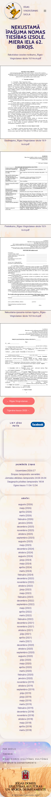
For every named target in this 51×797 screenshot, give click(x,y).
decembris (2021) (25, 623)
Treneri (8, 754)
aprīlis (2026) (25, 512)
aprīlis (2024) (25, 567)
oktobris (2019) (25, 685)
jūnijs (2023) (25, 589)
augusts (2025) (25, 541)
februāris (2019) (25, 708)
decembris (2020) (25, 645)
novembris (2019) (25, 682)
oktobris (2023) (25, 586)
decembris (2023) (25, 578)
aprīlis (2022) (25, 611)
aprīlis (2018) (25, 726)
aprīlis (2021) (25, 637)
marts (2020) (25, 671)
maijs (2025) (25, 545)
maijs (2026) (25, 508)
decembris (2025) (25, 526)
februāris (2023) (25, 597)
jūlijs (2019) (25, 693)
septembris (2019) (25, 689)
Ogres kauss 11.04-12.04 (25, 485)
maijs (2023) (25, 593)
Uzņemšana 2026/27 (25, 470)
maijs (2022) (25, 608)
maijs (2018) (25, 722)
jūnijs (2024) (25, 560)
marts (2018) (25, 730)
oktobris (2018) (25, 719)
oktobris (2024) (25, 552)
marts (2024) (25, 571)
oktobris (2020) (25, 648)
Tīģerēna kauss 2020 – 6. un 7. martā (21, 410)
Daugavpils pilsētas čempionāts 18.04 (25, 481)
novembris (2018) (25, 715)
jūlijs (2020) (25, 660)
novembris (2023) (25, 582)
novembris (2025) (25, 530)
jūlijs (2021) (25, 634)
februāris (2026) (25, 519)
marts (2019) (25, 704)
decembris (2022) (25, 600)
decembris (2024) (25, 549)
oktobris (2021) (25, 630)
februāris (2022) (25, 619)
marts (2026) (25, 515)
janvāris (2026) (25, 523)
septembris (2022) (25, 604)
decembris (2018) (25, 711)
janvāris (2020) (25, 678)
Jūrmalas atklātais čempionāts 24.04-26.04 (25, 478)
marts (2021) (25, 641)
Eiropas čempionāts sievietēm (25, 474)
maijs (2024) (25, 563)
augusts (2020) (25, 656)
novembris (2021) (25, 626)
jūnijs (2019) (25, 697)
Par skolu (9, 749)
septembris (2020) (25, 652)
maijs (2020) (25, 663)
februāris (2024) (25, 574)
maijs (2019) (25, 700)
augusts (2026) (25, 504)
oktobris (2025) (25, 534)
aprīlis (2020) (25, 667)
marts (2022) (25, 615)
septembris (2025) (25, 537)
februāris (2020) (25, 674)
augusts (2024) (25, 556)
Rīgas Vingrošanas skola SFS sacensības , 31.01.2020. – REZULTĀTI (22, 401)
